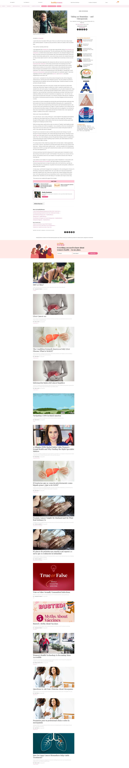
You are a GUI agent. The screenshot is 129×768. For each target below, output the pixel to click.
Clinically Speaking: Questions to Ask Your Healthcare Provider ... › (46, 212)
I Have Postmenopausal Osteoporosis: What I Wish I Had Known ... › (47, 211)
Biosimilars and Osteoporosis (86, 45)
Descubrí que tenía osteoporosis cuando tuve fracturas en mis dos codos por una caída (88, 60)
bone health (39, 230)
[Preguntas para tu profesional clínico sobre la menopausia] (53, 708)
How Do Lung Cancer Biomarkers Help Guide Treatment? (51, 756)
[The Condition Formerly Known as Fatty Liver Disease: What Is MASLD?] (53, 337)
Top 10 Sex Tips (83, 127)
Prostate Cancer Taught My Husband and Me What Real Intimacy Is (53, 519)
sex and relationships (37, 525)
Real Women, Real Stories (75, 2)
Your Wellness (26, 2)
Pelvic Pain (91, 128)
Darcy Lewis (37, 321)
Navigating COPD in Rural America (47, 415)
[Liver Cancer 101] (53, 304)
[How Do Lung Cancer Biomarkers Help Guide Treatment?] (53, 743)
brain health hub (16, 6)
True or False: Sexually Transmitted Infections (51, 592)
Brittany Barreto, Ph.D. (39, 662)
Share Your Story (51, 6)
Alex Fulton (37, 356)
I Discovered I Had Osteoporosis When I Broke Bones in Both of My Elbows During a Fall (46, 185)
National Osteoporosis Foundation (42, 161)
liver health (35, 323)
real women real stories (50, 230)
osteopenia (35, 52)
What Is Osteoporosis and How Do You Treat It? (67, 185)
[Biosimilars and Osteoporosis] (79, 45)
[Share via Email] (86, 29)
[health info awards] (86, 114)
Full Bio (44, 196)
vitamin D (61, 73)
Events (3, 6)
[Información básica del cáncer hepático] (53, 370)
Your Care (40, 2)
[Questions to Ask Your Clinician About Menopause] (53, 677)
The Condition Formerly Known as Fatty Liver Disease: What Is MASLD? (51, 350)
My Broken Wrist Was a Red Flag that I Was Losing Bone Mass (88, 49)
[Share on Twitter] (80, 29)
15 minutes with (36, 458)
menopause (35, 694)
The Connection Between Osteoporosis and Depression (88, 65)
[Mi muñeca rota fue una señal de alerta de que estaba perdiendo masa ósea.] (79, 54)
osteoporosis (85, 11)
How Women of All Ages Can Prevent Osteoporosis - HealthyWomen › (47, 218)
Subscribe (44, 6)
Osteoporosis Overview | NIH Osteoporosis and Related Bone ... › (44, 225)
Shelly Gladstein (80, 24)
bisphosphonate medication (39, 63)
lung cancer (35, 764)
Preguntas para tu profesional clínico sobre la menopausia (51, 721)
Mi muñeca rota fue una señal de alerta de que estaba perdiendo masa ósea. (87, 55)
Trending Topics (81, 124)
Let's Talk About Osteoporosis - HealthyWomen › (43, 214)
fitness (34, 290)
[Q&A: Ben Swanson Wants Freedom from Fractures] (79, 40)
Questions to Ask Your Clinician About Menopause (53, 689)
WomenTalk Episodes (36, 6)
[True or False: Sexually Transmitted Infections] (53, 576)
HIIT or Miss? (38, 285)
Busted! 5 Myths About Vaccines (45, 623)
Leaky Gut (89, 127)
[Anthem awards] (86, 99)
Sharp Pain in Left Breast (81, 125)
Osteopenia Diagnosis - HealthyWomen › (41, 219)
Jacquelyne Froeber (38, 288)
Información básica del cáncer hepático (49, 383)
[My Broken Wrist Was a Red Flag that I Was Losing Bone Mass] (79, 49)
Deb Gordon (37, 419)
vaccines (35, 629)
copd (34, 421)
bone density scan (70, 49)
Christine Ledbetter (38, 524)
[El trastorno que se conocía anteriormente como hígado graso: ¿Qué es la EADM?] (53, 471)
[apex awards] (86, 86)
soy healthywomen (26, 6)
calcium (54, 73)
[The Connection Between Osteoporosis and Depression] (79, 65)
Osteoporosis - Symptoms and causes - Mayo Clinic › (42, 227)
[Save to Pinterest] (82, 29)
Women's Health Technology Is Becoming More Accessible (52, 656)
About (106, 2)
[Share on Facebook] (78, 29)
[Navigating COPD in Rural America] (53, 403)
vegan (37, 135)
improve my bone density (39, 72)
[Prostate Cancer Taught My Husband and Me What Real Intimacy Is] (53, 505)
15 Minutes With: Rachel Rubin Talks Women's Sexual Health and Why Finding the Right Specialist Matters (53, 449)
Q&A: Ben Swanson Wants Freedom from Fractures (88, 40)
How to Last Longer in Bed (85, 130)
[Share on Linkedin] (84, 29)
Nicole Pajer (37, 456)
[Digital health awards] (86, 74)
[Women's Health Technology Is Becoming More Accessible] (53, 643)
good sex (9, 6)
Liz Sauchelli (40, 38)
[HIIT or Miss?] (53, 272)
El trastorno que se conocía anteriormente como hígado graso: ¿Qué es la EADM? (52, 484)
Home (80, 11)
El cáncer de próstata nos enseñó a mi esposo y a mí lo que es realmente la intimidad (52, 552)
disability (35, 664)
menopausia (35, 729)
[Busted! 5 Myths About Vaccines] (53, 611)
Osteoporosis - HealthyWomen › (40, 216)
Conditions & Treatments (93, 2)
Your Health (12, 2)
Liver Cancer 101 (39, 316)
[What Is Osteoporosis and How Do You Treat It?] (57, 185)
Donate (59, 6)
